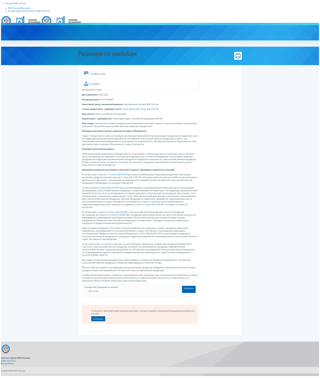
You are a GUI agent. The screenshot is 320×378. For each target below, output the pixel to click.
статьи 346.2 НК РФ (109, 187)
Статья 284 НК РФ (130, 109)
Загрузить (189, 288)
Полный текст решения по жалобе (101, 287)
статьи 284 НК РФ (118, 174)
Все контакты (7, 363)
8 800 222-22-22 (8, 360)
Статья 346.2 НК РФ (149, 109)
